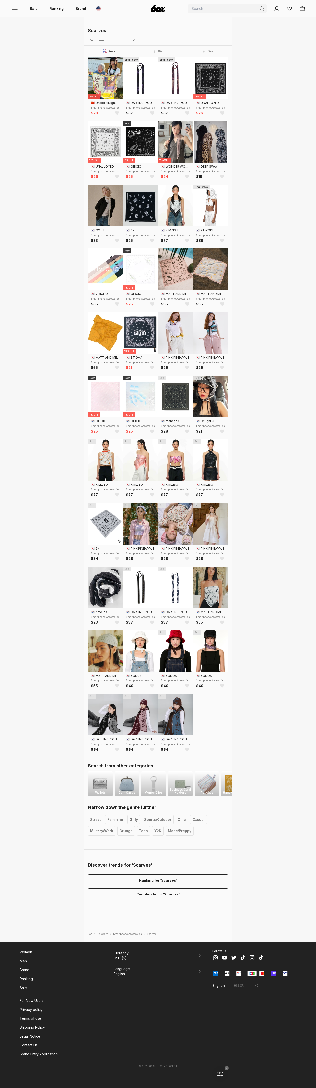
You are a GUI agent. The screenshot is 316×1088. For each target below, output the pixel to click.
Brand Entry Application (39, 1054)
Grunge (126, 831)
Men (23, 961)
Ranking (56, 8)
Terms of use (30, 1018)
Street (95, 819)
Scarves (151, 933)
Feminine (115, 819)
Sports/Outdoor (157, 819)
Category (102, 933)
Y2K (157, 831)
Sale (34, 8)
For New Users (32, 1000)
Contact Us (29, 1045)
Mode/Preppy (179, 831)
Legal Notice (30, 1036)
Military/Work (101, 831)
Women (26, 952)
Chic (182, 819)
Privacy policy (31, 1009)
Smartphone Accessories (127, 933)
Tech (143, 831)
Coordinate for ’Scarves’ (158, 894)
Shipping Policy (32, 1027)
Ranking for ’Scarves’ (158, 880)
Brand (81, 8)
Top (90, 933)
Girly (134, 819)
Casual (198, 819)
